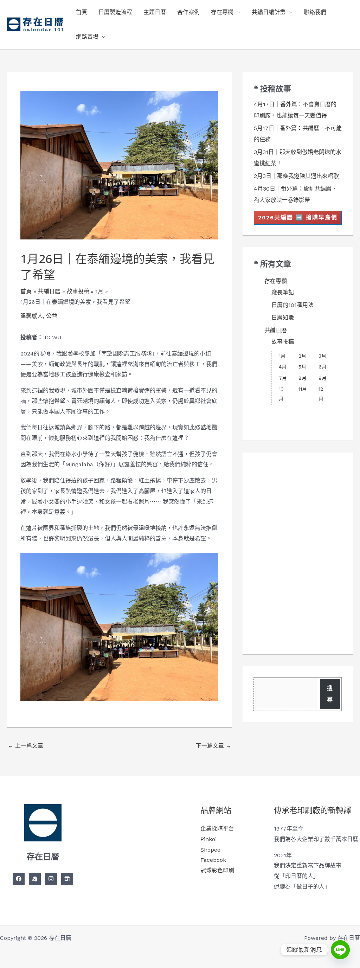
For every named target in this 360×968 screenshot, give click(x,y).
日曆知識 (282, 317)
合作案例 (188, 12)
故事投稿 (282, 341)
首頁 (81, 12)
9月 (323, 378)
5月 (302, 367)
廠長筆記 (282, 292)
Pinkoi (208, 839)
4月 (283, 367)
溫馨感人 (31, 316)
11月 (302, 389)
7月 (283, 378)
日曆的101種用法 (292, 305)
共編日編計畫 (268, 12)
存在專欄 (222, 12)
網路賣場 (87, 36)
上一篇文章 (25, 745)
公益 (51, 316)
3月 (322, 356)
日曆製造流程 (115, 12)
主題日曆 (154, 12)
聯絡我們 (315, 12)
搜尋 (330, 694)
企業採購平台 (217, 828)
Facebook (213, 860)
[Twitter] (35, 879)
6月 (323, 367)
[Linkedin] (67, 879)
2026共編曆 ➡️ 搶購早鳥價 (298, 217)
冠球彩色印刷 (217, 870)
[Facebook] (19, 879)
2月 (302, 356)
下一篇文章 (213, 745)
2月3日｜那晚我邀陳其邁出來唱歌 (296, 176)
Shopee (210, 849)
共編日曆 (275, 330)
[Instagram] (51, 879)
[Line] (340, 949)
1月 (282, 356)
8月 (302, 378)
